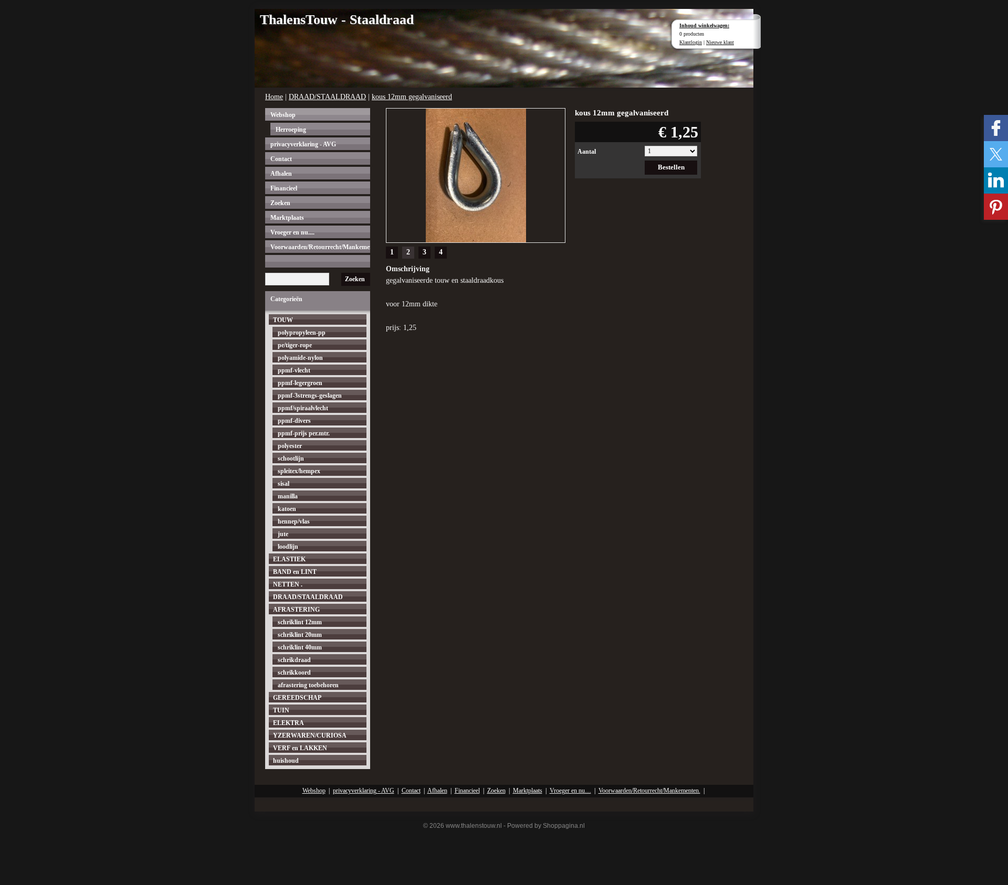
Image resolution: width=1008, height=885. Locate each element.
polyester (290, 446)
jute (283, 534)
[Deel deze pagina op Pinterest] (996, 207)
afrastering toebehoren (308, 685)
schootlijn (291, 458)
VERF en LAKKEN (300, 748)
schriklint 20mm (300, 634)
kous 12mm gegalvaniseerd (412, 97)
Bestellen (671, 167)
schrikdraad (294, 660)
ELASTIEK (289, 559)
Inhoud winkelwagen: (704, 25)
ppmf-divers (294, 420)
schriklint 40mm (300, 647)
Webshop (283, 115)
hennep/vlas (294, 521)
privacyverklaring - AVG (303, 144)
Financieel (283, 188)
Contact (281, 159)
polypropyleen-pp (302, 332)
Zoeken (280, 203)
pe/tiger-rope (295, 345)
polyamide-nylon (300, 357)
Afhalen (281, 173)
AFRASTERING (296, 609)
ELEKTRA (288, 723)
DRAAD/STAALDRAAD (327, 97)
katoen (287, 509)
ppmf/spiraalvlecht (303, 408)
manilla (288, 496)
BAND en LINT (295, 571)
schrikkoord (294, 672)
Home (274, 97)
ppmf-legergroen (300, 383)
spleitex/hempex (299, 471)
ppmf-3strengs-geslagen (310, 395)
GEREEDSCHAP (297, 697)
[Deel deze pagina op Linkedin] (996, 180)
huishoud (286, 760)
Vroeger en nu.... (292, 232)
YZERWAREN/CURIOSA (309, 735)
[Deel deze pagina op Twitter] (996, 154)
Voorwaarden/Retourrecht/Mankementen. (320, 247)
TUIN (281, 710)
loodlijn (288, 546)
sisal (283, 483)
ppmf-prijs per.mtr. (304, 433)
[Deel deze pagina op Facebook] (996, 128)
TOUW (283, 320)
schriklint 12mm (300, 622)
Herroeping (291, 129)
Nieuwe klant (720, 42)
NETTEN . (287, 584)
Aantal (587, 151)
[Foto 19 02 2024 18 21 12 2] (476, 174)
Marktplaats (287, 217)
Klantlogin (690, 42)
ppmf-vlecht (294, 370)
